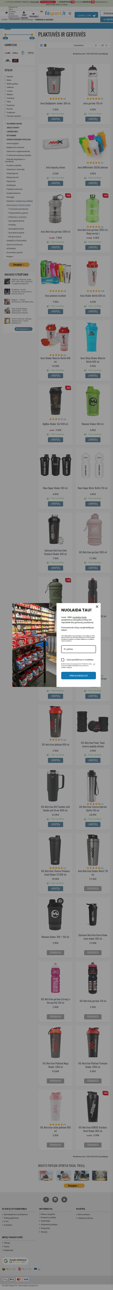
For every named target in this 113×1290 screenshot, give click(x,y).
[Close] (97, 606)
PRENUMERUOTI (78, 675)
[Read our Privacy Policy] (94, 664)
